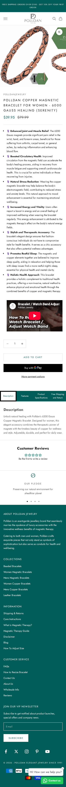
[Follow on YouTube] (47, 751)
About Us (8, 684)
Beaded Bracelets (12, 566)
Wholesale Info (11, 689)
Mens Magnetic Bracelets (16, 578)
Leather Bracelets (12, 595)
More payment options (33, 376)
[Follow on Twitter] (16, 751)
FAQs (6, 666)
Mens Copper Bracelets (16, 589)
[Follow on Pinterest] (37, 751)
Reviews (8, 695)
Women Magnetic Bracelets (18, 572)
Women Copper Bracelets (17, 583)
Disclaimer (9, 636)
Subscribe (16, 738)
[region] (33, 484)
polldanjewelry (15, 94)
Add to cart (33, 357)
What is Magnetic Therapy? (18, 625)
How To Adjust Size (14, 648)
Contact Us (9, 678)
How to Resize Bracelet (15, 672)
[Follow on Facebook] (6, 751)
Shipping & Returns (14, 613)
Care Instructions (12, 619)
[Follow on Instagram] (26, 751)
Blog (6, 642)
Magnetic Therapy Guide (16, 631)
